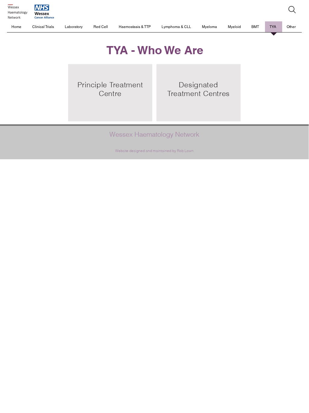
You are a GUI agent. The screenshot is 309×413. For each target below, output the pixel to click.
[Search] (292, 10)
